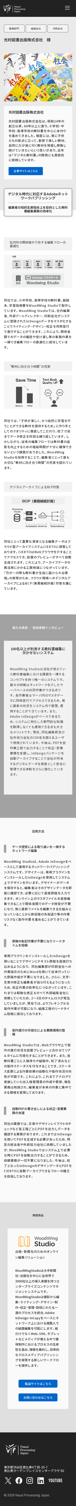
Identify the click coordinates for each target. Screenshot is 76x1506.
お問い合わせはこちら (38, 1397)
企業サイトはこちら (26, 171)
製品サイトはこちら (38, 1384)
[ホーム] (14, 8)
